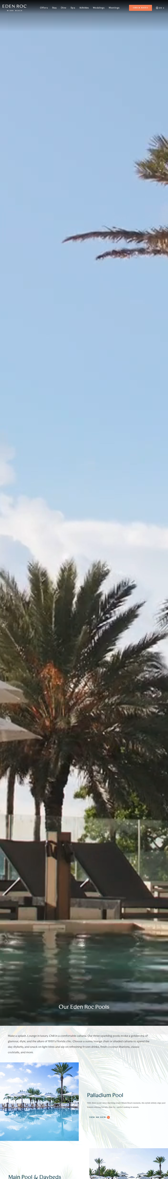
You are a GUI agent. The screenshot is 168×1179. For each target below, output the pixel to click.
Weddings (99, 8)
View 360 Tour (97, 1117)
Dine (63, 8)
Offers (44, 8)
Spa (73, 8)
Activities (84, 8)
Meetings (114, 8)
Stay (54, 8)
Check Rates (140, 8)
